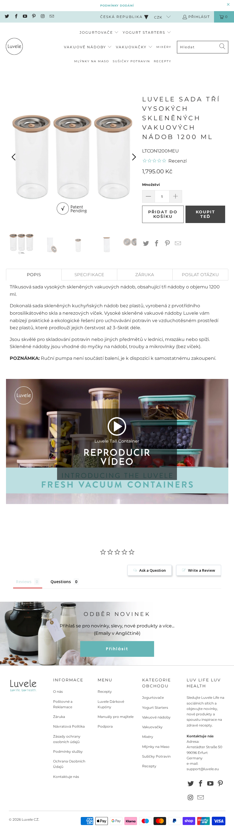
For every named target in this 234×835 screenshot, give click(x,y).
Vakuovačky (152, 727)
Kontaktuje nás (66, 776)
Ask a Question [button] (152, 570)
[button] (99, 32)
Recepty (105, 691)
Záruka (59, 716)
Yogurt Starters (155, 707)
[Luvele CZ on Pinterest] (33, 17)
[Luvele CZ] (14, 47)
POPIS (34, 274)
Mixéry (147, 736)
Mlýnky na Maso (156, 746)
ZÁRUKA (144, 274)
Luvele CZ (30, 819)
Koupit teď (205, 214)
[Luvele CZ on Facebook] (15, 17)
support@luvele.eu (203, 769)
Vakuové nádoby (156, 717)
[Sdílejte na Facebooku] (157, 244)
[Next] (133, 157)
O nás (58, 691)
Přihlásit (199, 17)
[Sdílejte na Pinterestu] (168, 244)
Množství (151, 184)
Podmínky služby (68, 751)
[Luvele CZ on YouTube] (24, 17)
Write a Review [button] (201, 570)
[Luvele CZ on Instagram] (42, 17)
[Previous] (15, 157)
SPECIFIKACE (89, 274)
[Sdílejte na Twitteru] (146, 244)
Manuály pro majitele (116, 716)
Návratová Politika (69, 726)
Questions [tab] (61, 581)
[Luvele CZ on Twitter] (6, 17)
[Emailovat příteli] (178, 244)
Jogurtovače (153, 697)
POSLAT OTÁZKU (200, 274)
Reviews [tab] (23, 581)
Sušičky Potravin (156, 756)
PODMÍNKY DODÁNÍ (117, 5)
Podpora (105, 726)
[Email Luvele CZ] (51, 17)
